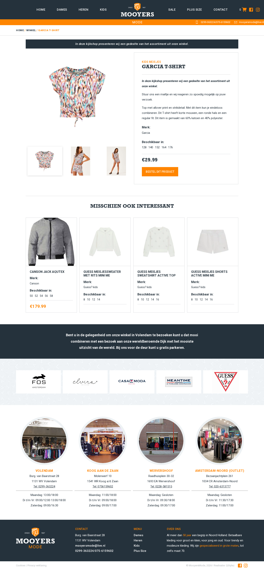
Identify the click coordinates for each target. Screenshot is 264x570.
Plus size (194, 9)
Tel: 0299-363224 (44, 486)
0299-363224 (208, 22)
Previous (21, 95)
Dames (62, 9)
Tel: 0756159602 (103, 486)
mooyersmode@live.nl (251, 22)
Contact (221, 9)
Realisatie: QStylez (224, 565)
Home (41, 9)
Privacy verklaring (37, 565)
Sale (171, 9)
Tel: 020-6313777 (220, 486)
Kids (103, 9)
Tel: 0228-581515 (161, 486)
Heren (84, 9)
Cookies (20, 565)
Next (136, 95)
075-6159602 (223, 22)
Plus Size (140, 551)
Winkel (31, 30)
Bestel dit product (160, 171)
